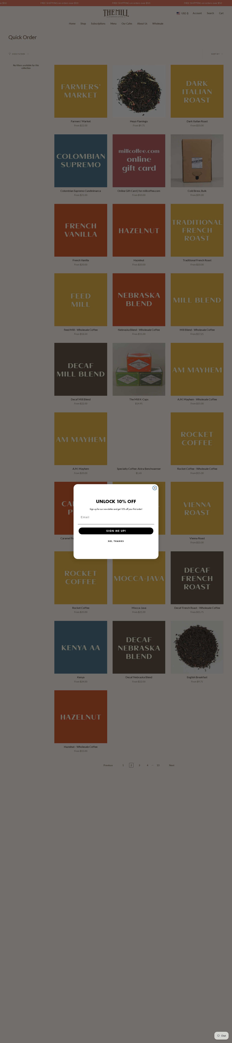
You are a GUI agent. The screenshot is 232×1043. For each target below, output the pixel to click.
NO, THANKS (116, 541)
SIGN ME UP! (116, 530)
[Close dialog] (155, 488)
